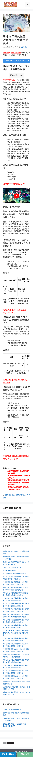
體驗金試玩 (24, 754)
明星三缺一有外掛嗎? (10, 570)
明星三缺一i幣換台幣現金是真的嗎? (15, 574)
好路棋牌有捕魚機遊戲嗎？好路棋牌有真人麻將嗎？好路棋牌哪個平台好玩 (18, 482)
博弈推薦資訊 (16, 53)
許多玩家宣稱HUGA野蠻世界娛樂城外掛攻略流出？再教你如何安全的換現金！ (16, 633)
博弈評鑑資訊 (20, 495)
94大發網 (6, 53)
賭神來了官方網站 (9, 80)
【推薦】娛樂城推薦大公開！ (13, 567)
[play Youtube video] (16, 195)
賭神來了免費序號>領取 (13, 184)
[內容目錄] (21, 75)
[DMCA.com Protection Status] (8, 743)
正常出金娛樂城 (8, 754)
